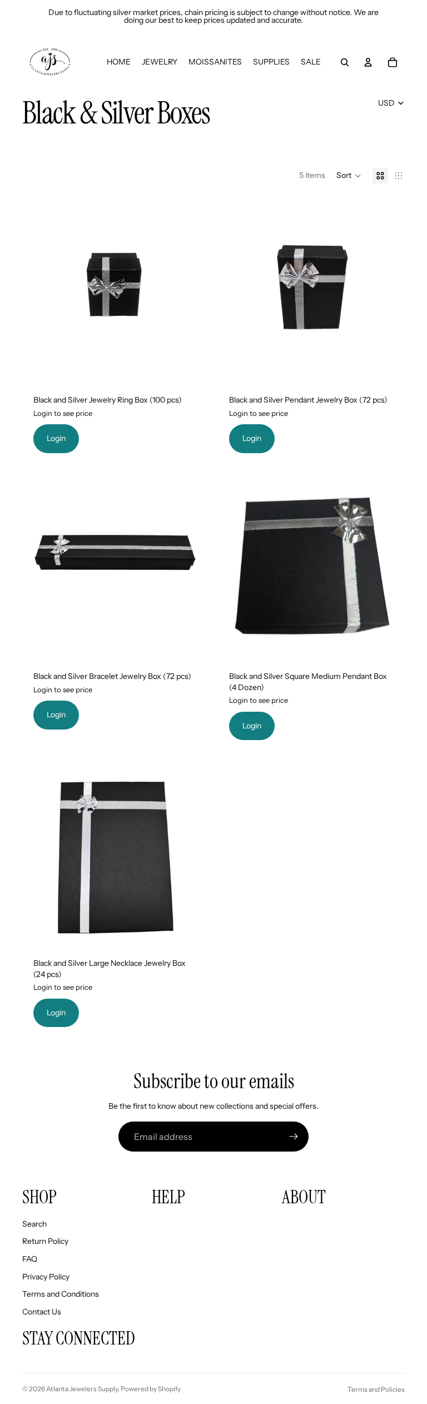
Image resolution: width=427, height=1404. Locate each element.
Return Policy (45, 1241)
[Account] (368, 62)
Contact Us (41, 1312)
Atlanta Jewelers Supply (82, 1389)
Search (34, 1224)
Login (56, 438)
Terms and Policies (376, 1389)
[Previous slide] (234, 290)
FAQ (29, 1259)
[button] (348, 175)
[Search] (344, 62)
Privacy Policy (45, 1277)
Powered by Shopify (151, 1389)
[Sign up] (293, 1136)
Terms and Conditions (60, 1294)
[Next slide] (388, 290)
